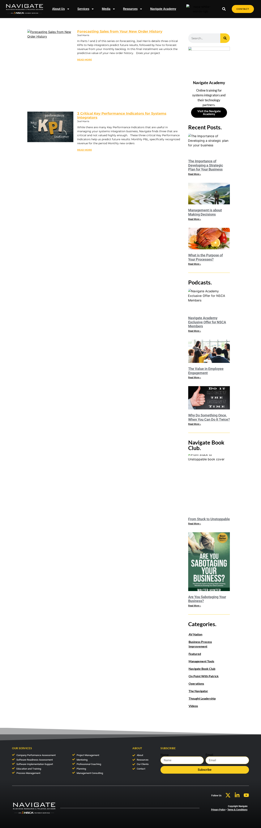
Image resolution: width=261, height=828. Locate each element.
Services (83, 9)
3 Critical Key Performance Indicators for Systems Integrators (121, 115)
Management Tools (201, 661)
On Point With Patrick (204, 676)
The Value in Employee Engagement (206, 371)
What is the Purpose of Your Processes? (205, 257)
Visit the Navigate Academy (209, 112)
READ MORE (84, 59)
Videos (193, 706)
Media (106, 9)
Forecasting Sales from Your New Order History (119, 31)
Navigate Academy (163, 9)
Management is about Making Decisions (205, 212)
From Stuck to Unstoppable (209, 519)
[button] (224, 9)
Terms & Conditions (237, 809)
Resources (130, 9)
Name (164, 754)
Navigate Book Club (202, 668)
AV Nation (195, 634)
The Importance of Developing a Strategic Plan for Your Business (205, 165)
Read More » (194, 174)
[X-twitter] (228, 795)
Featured (195, 654)
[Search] (225, 38)
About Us (58, 9)
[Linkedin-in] (237, 795)
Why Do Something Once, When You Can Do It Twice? (209, 417)
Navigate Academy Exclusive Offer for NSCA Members (207, 322)
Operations (196, 683)
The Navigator (198, 691)
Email (209, 754)
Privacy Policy (218, 809)
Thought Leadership (202, 698)
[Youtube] (246, 795)
